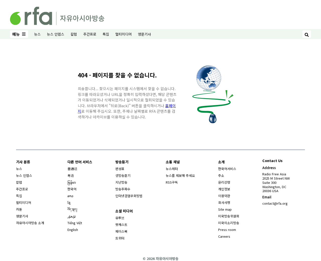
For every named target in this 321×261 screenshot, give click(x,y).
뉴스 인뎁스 (55, 34)
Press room (227, 229)
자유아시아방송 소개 (30, 222)
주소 (221, 175)
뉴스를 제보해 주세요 (180, 175)
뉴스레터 (172, 168)
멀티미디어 (123, 34)
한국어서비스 (227, 168)
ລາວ (70, 195)
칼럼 (73, 34)
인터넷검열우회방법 (128, 195)
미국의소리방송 (228, 222)
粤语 (70, 175)
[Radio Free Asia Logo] (57, 15)
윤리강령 (224, 182)
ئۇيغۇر (71, 216)
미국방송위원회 (228, 216)
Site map (225, 209)
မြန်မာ (71, 182)
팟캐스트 (121, 224)
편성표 (119, 168)
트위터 (119, 238)
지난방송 (121, 182)
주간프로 (89, 34)
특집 (106, 34)
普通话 (72, 168)
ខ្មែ (68, 202)
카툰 (19, 209)
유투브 (119, 217)
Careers (224, 236)
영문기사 (144, 34)
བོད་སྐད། (72, 209)
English (72, 229)
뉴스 (37, 34)
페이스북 (121, 231)
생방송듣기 (122, 175)
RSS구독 (172, 182)
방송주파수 (122, 189)
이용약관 (224, 195)
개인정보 (224, 189)
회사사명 (224, 202)
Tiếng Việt (74, 222)
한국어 (71, 189)
